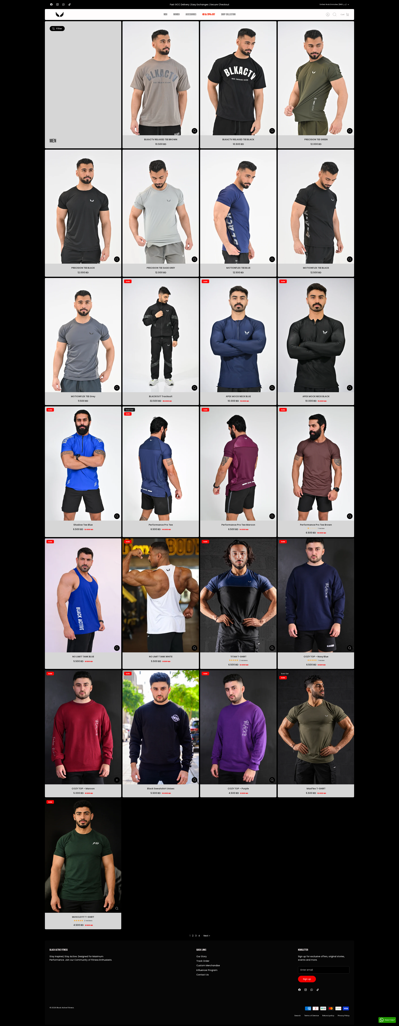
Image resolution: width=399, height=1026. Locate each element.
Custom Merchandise (208, 965)
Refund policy (328, 1015)
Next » (207, 935)
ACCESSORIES (191, 14)
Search (297, 1015)
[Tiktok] (70, 4)
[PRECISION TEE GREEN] (316, 78)
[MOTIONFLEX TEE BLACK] (316, 207)
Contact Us (202, 974)
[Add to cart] (117, 780)
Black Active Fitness (65, 1007)
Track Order (202, 961)
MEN (165, 14)
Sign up (307, 979)
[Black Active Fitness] (60, 14)
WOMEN (176, 14)
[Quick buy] (194, 131)
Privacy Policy (343, 1015)
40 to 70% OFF (208, 14)
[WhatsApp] (63, 4)
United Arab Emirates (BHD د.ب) (333, 4)
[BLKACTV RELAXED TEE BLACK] (238, 78)
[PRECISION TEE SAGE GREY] (161, 207)
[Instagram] (57, 4)
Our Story (201, 956)
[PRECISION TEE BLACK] (83, 207)
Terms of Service (311, 1015)
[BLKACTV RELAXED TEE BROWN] (161, 78)
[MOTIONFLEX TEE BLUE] (238, 207)
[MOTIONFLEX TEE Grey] (83, 335)
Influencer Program (206, 970)
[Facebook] (51, 4)
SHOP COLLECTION (228, 14)
